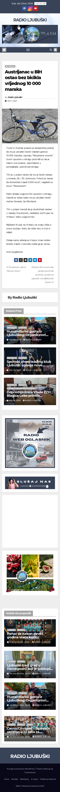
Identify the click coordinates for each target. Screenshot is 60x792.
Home (6, 779)
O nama (34, 779)
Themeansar (29, 772)
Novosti (22, 385)
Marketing (24, 779)
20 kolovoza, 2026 (20, 674)
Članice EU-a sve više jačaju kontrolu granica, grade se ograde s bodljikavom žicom (42, 275)
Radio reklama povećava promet (30, 786)
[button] (51, 49)
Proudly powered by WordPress (21, 769)
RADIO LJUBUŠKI (30, 20)
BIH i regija (10, 66)
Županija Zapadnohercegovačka (21, 388)
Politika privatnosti (48, 779)
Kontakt (14, 779)
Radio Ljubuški (15, 97)
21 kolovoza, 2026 (20, 642)
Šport (29, 725)
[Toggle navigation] (28, 50)
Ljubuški (22, 327)
